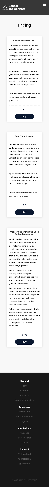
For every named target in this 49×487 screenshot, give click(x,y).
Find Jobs (24, 432)
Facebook (26, 454)
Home (25, 385)
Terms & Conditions (24, 400)
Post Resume (24, 437)
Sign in (24, 421)
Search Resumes (24, 416)
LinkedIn (26, 463)
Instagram (26, 458)
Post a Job (24, 411)
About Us (24, 395)
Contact (24, 390)
